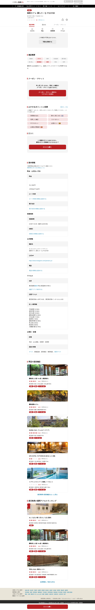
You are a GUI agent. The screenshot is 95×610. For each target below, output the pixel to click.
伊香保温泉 (50, 592)
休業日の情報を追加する (36, 234)
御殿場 (46, 594)
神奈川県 (27, 590)
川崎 (29, 594)
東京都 (47, 590)
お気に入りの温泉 (68, 1)
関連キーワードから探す (18, 595)
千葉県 (35, 590)
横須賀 (32, 594)
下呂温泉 (45, 592)
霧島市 (36, 286)
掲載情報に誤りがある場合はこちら (36, 167)
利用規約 (62, 602)
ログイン (76, 3)
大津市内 (61, 594)
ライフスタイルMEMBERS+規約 (71, 602)
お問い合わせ (80, 598)
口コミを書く (47, 147)
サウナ (31, 352)
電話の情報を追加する (35, 270)
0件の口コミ (41, 20)
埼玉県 (31, 590)
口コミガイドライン (66, 598)
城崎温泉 (40, 592)
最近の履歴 (78, 1)
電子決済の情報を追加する (37, 208)
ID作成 (81, 3)
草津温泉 (27, 592)
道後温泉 (55, 592)
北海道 (54, 590)
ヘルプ (73, 598)
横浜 (26, 594)
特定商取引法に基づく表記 (54, 602)
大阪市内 (51, 594)
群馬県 (43, 590)
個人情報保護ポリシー (43, 602)
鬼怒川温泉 (69, 592)
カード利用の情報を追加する (37, 199)
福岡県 (66, 590)
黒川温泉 (60, 592)
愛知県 (62, 590)
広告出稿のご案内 (57, 598)
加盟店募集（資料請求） (46, 598)
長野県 (58, 590)
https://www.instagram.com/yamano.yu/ (40, 260)
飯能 (43, 594)
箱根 (31, 592)
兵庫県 (39, 590)
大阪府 (50, 590)
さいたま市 (39, 594)
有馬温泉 (35, 592)
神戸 (65, 594)
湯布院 (64, 592)
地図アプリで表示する (35, 289)
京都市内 (56, 594)
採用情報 (81, 602)
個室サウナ (57, 352)
